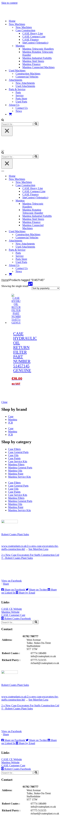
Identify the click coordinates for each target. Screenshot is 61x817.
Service (20, 95)
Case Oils (13, 455)
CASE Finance (30, 39)
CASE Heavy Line (32, 33)
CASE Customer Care (13, 615)
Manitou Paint (15, 473)
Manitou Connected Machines (38, 67)
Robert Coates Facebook (17, 618)
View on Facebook (11, 580)
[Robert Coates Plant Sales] (19, 15)
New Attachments (25, 83)
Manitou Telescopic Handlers (38, 48)
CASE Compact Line (33, 36)
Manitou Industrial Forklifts (37, 58)
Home (12, 20)
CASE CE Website (11, 608)
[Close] (7, 131)
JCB (10, 422)
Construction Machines (28, 73)
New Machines (24, 27)
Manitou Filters (16, 464)
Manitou (12, 419)
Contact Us (22, 107)
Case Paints (14, 458)
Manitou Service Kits (19, 476)
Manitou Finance (31, 64)
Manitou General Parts (20, 467)
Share (6, 583)
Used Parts (21, 101)
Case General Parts (18, 452)
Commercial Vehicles (27, 76)
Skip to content (9, 2)
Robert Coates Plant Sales (15, 534)
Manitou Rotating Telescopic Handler (37, 53)
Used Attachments (25, 86)
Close (4, 402)
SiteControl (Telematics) (35, 42)
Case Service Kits (17, 461)
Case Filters (14, 449)
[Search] (2, 120)
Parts (18, 92)
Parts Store (21, 98)
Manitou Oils (15, 470)
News (19, 111)
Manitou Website (10, 612)
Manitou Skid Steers (33, 61)
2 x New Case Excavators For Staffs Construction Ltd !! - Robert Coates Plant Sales (30, 556)
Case (10, 416)
